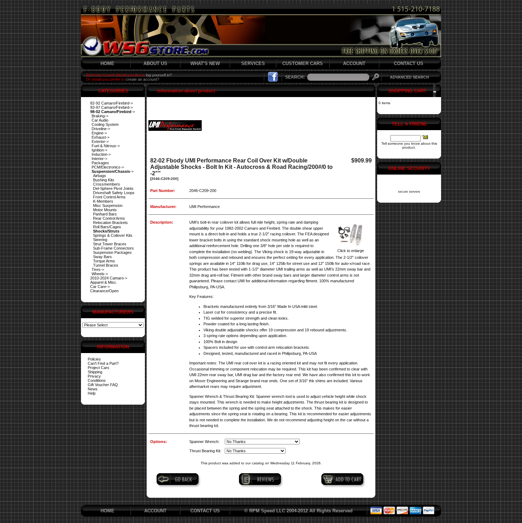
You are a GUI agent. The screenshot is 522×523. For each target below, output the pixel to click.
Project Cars (98, 367)
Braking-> (100, 116)
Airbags (99, 176)
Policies (94, 359)
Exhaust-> (100, 137)
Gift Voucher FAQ (103, 385)
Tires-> (98, 269)
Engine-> (99, 133)
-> (112, 112)
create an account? (142, 79)
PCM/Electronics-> (108, 167)
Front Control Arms (109, 197)
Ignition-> (99, 150)
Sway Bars (102, 257)
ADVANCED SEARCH (409, 77)
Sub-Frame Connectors (113, 248)
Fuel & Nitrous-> (106, 146)
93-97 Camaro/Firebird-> (111, 107)
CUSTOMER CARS (302, 63)
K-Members (103, 201)
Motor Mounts (105, 210)
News (93, 389)
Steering (100, 240)
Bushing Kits (103, 180)
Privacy (94, 376)
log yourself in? (159, 75)
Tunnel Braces (105, 265)
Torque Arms (104, 261)
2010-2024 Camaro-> (108, 278)
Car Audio (100, 120)
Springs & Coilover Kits (112, 235)
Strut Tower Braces (109, 244)
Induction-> (101, 154)
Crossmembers (106, 184)
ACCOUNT (354, 63)
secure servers (409, 191)
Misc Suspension (108, 205)
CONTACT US (408, 63)
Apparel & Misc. (103, 282)
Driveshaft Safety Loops (114, 193)
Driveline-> (101, 129)
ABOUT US (155, 63)
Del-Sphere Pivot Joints (113, 188)
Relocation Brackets (110, 222)
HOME (107, 63)
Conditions (97, 380)
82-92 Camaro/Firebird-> (111, 103)
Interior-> (99, 158)
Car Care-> (100, 286)
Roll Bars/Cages (107, 227)
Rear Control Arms (109, 218)
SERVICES (253, 63)
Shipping (95, 372)
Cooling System (105, 124)
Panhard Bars (105, 214)
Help (92, 393)
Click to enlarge (350, 251)
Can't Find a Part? (103, 363)
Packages (100, 163)
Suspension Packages (112, 252)
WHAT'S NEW (205, 63)
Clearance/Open (104, 291)
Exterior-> (100, 141)
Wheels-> (100, 274)
